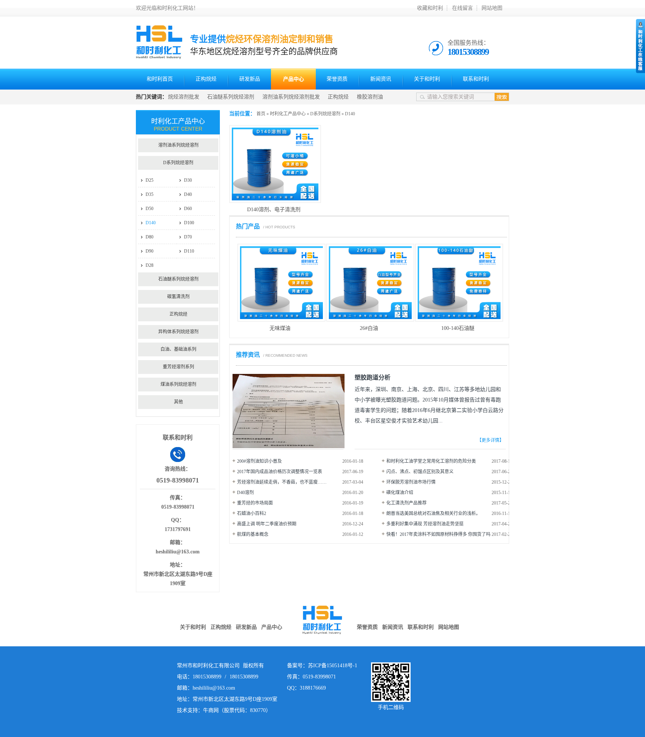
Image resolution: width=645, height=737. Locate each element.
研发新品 (249, 79)
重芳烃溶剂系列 (178, 366)
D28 (149, 265)
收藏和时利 (430, 8)
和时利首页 (160, 79)
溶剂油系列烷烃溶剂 (178, 145)
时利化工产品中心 (288, 113)
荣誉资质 (337, 79)
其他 (178, 402)
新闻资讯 (380, 79)
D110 (189, 251)
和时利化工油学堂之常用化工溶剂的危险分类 (431, 461)
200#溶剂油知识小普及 (259, 461)
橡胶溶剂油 (370, 97)
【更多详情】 (490, 440)
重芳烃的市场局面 (255, 503)
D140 (350, 113)
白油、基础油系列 (178, 349)
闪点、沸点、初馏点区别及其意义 (420, 471)
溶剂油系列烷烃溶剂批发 (291, 97)
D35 (149, 194)
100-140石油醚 (457, 328)
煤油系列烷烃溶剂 (178, 384)
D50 (149, 208)
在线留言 (462, 8)
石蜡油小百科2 (251, 513)
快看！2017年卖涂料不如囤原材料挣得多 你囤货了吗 (438, 534)
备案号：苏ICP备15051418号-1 (322, 665)
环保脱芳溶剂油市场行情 (411, 482)
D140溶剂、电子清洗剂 (273, 209)
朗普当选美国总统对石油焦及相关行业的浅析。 (433, 513)
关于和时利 (427, 79)
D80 (149, 237)
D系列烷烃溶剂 (325, 113)
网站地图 (492, 8)
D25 (149, 180)
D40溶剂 (245, 492)
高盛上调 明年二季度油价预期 (266, 524)
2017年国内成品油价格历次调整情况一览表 (279, 471)
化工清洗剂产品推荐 (406, 503)
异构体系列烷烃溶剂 (178, 331)
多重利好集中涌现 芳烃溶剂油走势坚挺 (425, 524)
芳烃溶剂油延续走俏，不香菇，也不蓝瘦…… (282, 482)
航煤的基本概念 (252, 534)
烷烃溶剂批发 (183, 97)
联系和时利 (476, 79)
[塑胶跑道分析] (289, 446)
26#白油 (369, 328)
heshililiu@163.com (178, 552)
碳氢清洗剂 (178, 296)
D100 (189, 222)
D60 (188, 208)
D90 (149, 251)
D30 (188, 180)
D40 (188, 194)
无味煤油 (279, 328)
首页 (260, 113)
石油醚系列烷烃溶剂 (230, 97)
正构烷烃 (206, 79)
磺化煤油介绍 (399, 492)
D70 (188, 237)
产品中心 (293, 79)
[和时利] (159, 55)
